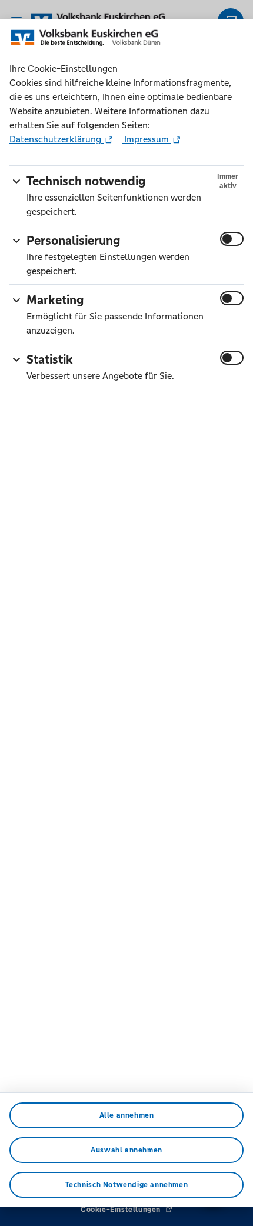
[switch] (232, 239)
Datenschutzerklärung (56, 139)
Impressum (146, 139)
